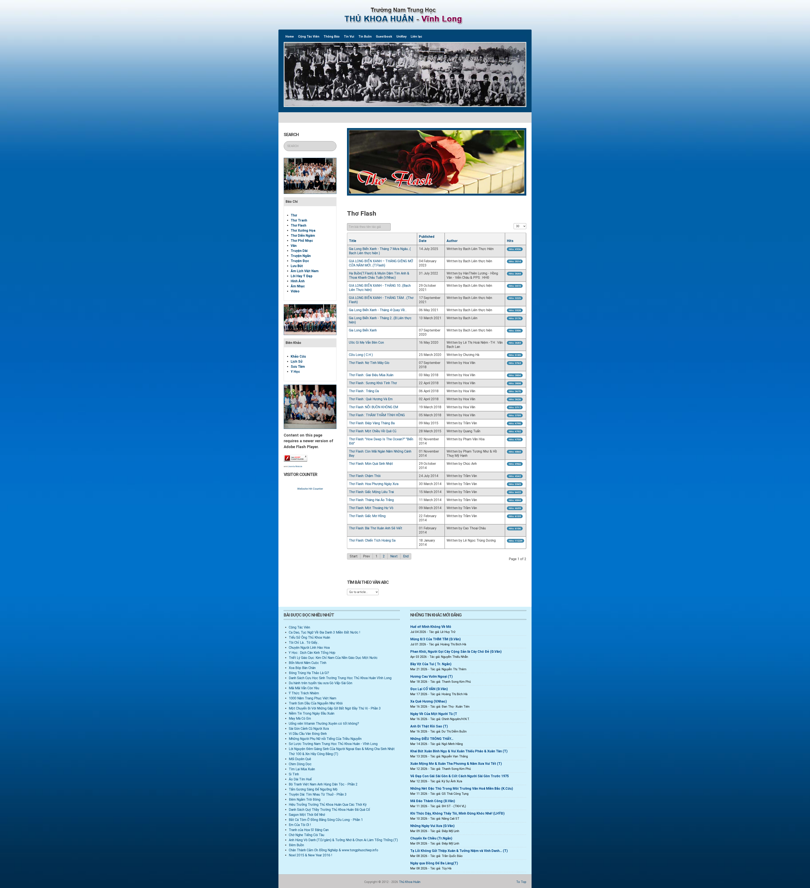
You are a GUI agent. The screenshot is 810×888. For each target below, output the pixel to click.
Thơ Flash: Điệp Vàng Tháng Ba (372, 423)
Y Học (295, 372)
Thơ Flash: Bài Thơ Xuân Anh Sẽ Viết (375, 528)
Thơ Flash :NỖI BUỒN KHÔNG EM (373, 407)
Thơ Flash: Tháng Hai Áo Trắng (371, 500)
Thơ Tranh (299, 220)
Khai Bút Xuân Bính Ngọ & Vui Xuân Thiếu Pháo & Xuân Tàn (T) (459, 751)
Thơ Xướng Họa (303, 230)
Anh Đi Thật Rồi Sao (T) (429, 726)
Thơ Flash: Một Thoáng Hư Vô (371, 508)
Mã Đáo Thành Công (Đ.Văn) (432, 801)
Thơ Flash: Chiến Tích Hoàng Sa (372, 540)
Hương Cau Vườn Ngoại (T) (431, 676)
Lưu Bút (297, 266)
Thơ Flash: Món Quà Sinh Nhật (371, 464)
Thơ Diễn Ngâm (303, 236)
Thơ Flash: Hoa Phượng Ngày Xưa (373, 484)
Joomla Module (295, 466)
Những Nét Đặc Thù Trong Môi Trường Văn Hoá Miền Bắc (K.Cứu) (461, 789)
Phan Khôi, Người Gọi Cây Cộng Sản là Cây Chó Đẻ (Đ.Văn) (456, 652)
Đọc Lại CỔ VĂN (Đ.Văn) (429, 689)
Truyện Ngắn (301, 256)
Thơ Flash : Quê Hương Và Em (371, 399)
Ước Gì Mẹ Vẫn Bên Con (366, 343)
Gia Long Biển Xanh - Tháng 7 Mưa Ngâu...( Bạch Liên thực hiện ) (380, 251)
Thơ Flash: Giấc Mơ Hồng (367, 516)
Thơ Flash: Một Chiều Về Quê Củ (372, 431)
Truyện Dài (299, 251)
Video (295, 291)
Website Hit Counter (310, 488)
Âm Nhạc (298, 286)
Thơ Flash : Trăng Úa (364, 391)
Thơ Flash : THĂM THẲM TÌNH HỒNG (377, 415)
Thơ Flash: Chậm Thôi (365, 476)
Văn (294, 246)
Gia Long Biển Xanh (363, 330)
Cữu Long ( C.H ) (361, 355)
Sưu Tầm (298, 367)
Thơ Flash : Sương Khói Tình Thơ (373, 383)
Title (352, 241)
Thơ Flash (298, 225)
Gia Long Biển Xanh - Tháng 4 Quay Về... (378, 310)
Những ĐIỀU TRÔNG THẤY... (431, 739)
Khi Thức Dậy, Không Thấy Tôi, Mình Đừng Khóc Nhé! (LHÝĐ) (457, 813)
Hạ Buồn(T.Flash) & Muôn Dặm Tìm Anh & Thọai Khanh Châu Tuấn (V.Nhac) (379, 275)
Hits (510, 241)
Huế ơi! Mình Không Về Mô (430, 627)
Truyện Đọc (300, 261)
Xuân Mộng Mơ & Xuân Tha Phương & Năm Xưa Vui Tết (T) (456, 764)
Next (394, 556)
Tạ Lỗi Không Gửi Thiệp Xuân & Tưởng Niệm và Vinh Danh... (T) (459, 851)
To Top (520, 882)
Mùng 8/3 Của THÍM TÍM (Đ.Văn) (435, 639)
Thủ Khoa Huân (409, 882)
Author (452, 241)
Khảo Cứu (298, 356)
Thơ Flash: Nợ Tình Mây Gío (369, 363)
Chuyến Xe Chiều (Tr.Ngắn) (431, 838)
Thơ (294, 215)
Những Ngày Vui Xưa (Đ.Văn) (432, 826)
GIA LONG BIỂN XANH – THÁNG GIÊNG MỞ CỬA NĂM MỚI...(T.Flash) (381, 263)
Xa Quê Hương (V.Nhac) (428, 701)
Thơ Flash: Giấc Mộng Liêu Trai (371, 492)
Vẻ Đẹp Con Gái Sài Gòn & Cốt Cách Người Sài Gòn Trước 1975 (459, 776)
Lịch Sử (296, 362)
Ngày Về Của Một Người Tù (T (433, 714)
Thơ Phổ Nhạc (302, 241)
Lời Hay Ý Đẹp (301, 276)
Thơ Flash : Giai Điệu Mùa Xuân (371, 375)
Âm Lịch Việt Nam (305, 271)
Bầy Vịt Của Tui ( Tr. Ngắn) (430, 664)
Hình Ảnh (298, 281)
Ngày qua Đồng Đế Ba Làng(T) (434, 863)
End (406, 556)
